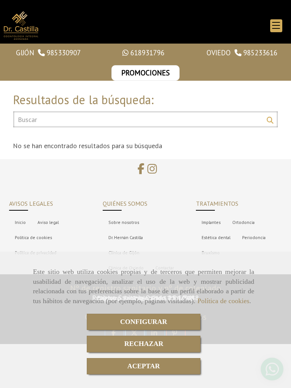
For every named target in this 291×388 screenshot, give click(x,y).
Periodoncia (254, 237)
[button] (145, 73)
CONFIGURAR (143, 321)
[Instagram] (152, 170)
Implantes (211, 222)
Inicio (20, 222)
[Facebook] (141, 170)
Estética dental (216, 237)
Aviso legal (48, 222)
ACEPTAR (143, 366)
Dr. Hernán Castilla (125, 237)
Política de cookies (223, 301)
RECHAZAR (143, 343)
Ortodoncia (243, 222)
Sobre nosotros (123, 222)
